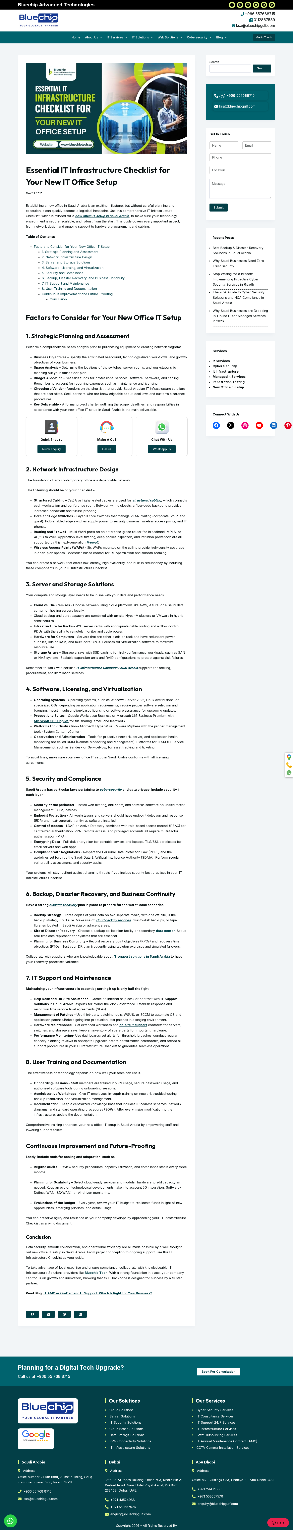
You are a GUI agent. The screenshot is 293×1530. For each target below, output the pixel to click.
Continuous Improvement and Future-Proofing (77, 294)
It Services (221, 361)
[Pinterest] (64, 1314)
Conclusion (58, 299)
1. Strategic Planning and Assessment (70, 252)
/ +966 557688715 (236, 95)
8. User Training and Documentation (69, 289)
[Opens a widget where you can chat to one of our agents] (278, 1523)
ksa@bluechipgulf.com (255, 25)
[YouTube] (259, 425)
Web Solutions (168, 37)
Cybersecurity (197, 37)
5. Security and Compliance (62, 273)
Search (214, 62)
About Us (91, 37)
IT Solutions (140, 37)
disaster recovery (63, 905)
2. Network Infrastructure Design (67, 257)
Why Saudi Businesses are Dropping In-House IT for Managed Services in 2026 (240, 316)
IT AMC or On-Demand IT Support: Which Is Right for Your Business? (97, 1293)
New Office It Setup (228, 387)
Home (76, 37)
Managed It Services (229, 377)
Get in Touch (264, 37)
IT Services (115, 37)
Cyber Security (225, 366)
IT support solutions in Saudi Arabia (141, 956)
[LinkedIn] (80, 1314)
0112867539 (264, 20)
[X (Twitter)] (48, 1314)
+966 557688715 (260, 14)
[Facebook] (32, 1314)
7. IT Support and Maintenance (65, 283)
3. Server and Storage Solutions (66, 262)
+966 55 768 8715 (53, 1376)
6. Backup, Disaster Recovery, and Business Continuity (83, 278)
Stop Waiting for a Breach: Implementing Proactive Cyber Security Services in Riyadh (236, 279)
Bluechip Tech (96, 1273)
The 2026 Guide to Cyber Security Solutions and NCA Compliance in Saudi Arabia (238, 297)
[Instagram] (245, 425)
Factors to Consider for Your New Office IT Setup (72, 247)
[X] (230, 425)
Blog (219, 37)
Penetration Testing (229, 382)
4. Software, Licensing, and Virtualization (72, 268)
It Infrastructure (226, 371)
